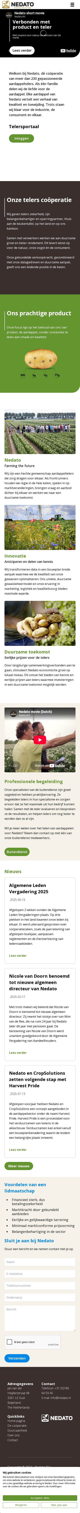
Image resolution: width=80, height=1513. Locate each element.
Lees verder (22, 50)
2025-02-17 (17, 997)
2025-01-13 (17, 1094)
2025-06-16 (17, 900)
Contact (12, 1440)
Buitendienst (17, 852)
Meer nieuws (18, 1166)
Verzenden (17, 1358)
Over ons (13, 1435)
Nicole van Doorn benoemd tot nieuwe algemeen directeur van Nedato (39, 982)
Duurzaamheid (17, 1430)
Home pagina (16, 1421)
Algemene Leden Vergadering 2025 (28, 888)
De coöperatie (17, 1426)
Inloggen (21, 138)
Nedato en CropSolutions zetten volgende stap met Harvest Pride (37, 1079)
